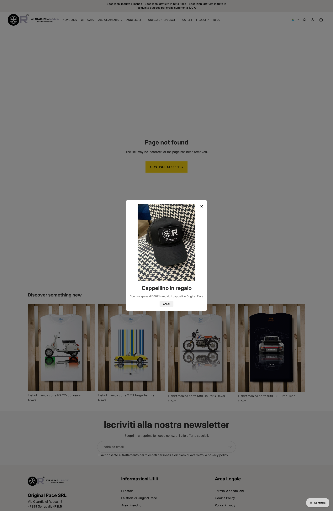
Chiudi (166, 303)
